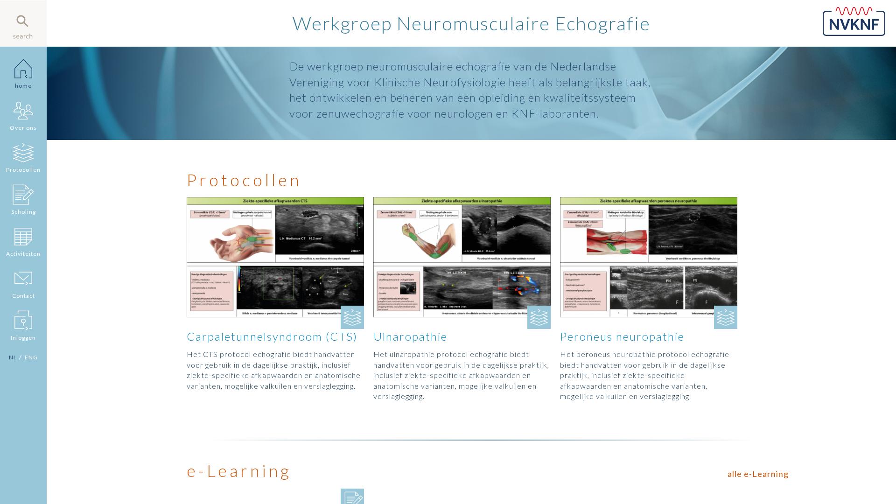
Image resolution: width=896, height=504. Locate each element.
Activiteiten (23, 253)
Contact (23, 295)
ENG (31, 357)
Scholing (23, 211)
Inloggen (23, 337)
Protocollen (23, 169)
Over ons (23, 127)
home (23, 85)
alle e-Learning (758, 474)
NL (13, 357)
